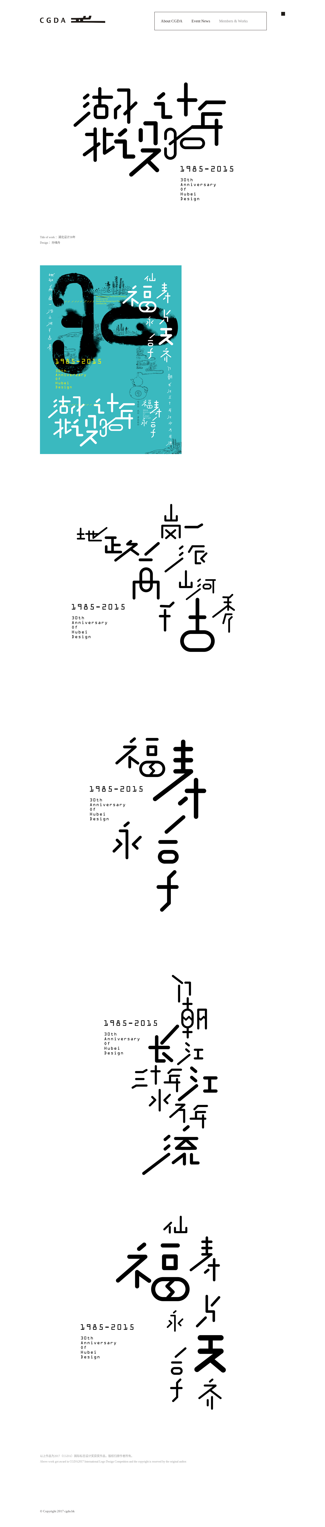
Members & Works (233, 21)
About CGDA (171, 21)
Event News (201, 21)
